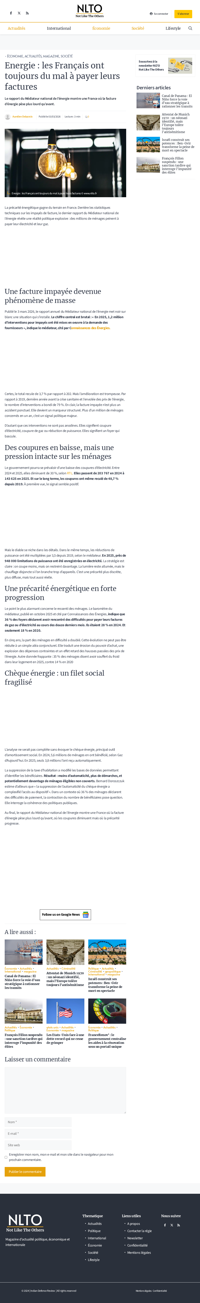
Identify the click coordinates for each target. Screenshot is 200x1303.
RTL (69, 473)
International (59, 28)
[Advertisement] (65, 258)
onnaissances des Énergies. (90, 328)
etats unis (52, 1027)
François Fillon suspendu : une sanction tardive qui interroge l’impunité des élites (23, 1041)
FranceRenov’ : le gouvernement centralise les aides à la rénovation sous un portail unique (107, 1041)
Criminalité (68, 968)
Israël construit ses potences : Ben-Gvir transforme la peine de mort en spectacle (105, 985)
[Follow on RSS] (27, 13)
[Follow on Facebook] (11, 13)
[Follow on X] (19, 13)
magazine (51, 56)
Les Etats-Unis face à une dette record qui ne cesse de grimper (65, 1039)
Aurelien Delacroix (22, 117)
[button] (190, 28)
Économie (101, 28)
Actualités (16, 28)
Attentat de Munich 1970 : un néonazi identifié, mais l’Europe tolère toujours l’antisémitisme (65, 979)
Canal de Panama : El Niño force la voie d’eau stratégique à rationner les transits (22, 982)
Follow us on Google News (61, 914)
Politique (93, 968)
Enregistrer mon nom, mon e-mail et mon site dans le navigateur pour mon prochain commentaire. (61, 1157)
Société (138, 28)
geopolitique (113, 971)
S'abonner (183, 14)
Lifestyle (173, 28)
